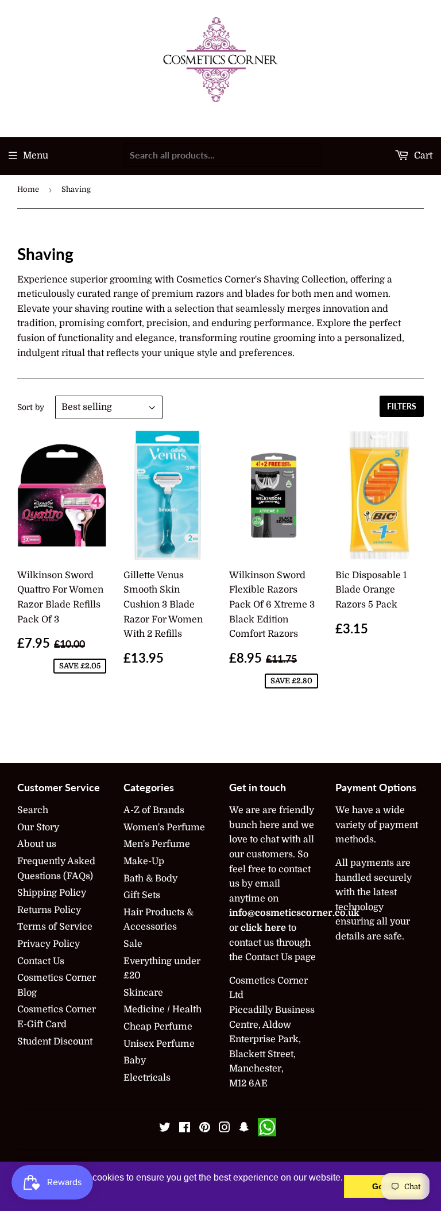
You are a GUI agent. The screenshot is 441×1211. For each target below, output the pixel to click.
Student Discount (54, 1041)
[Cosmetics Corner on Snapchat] (244, 1129)
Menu (35, 155)
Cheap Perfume (157, 1027)
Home (28, 189)
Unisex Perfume (159, 1044)
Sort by (30, 407)
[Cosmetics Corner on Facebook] (185, 1129)
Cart (422, 155)
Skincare (143, 993)
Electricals (147, 1078)
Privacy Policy (48, 944)
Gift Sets (141, 895)
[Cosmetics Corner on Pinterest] (205, 1129)
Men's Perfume (156, 844)
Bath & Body (150, 878)
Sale (132, 944)
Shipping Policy (51, 893)
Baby (134, 1060)
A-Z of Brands (153, 810)
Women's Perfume (164, 827)
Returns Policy (49, 910)
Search (32, 810)
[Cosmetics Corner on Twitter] (165, 1129)
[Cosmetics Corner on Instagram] (224, 1129)
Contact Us (40, 961)
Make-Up (143, 861)
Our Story (38, 827)
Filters (401, 406)
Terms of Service (54, 927)
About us (36, 844)
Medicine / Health (162, 1009)
